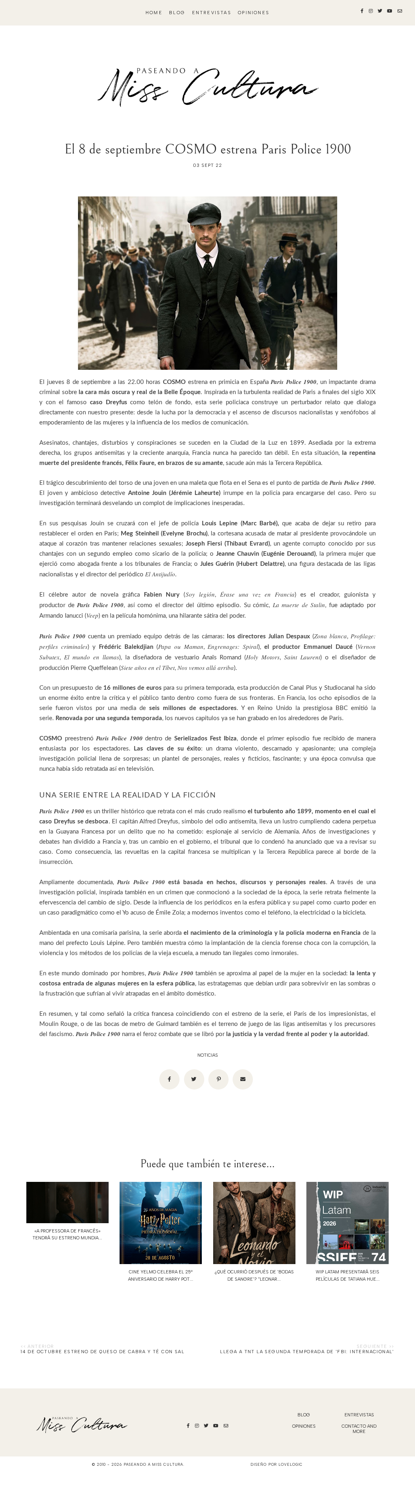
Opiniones (254, 12)
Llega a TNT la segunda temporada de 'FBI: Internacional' (307, 1351)
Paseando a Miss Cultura (154, 1464)
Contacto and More (359, 1429)
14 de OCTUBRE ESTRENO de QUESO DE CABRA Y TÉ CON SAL (102, 1351)
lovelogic (290, 1464)
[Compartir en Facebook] (169, 1079)
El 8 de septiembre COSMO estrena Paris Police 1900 (207, 149)
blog (177, 12)
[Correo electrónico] (243, 1079)
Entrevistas (211, 12)
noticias (207, 1055)
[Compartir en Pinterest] (218, 1079)
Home (154, 12)
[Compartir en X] (194, 1079)
